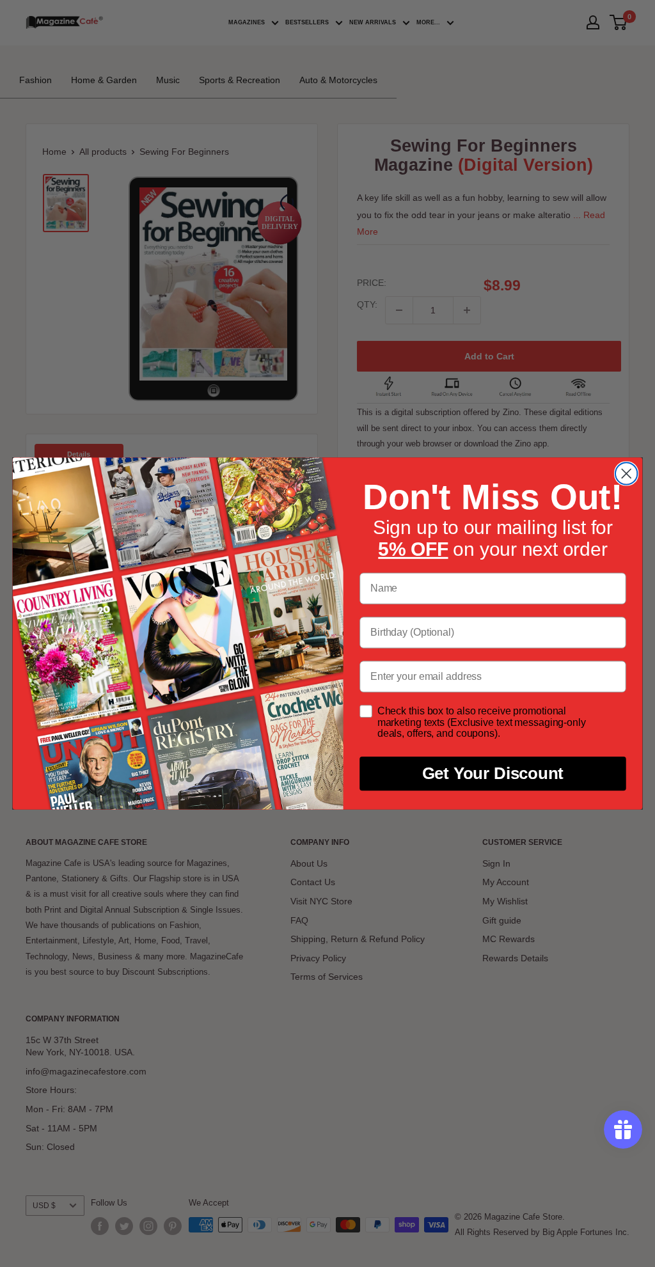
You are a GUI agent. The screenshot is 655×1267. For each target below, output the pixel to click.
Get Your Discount (493, 773)
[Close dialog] (626, 473)
